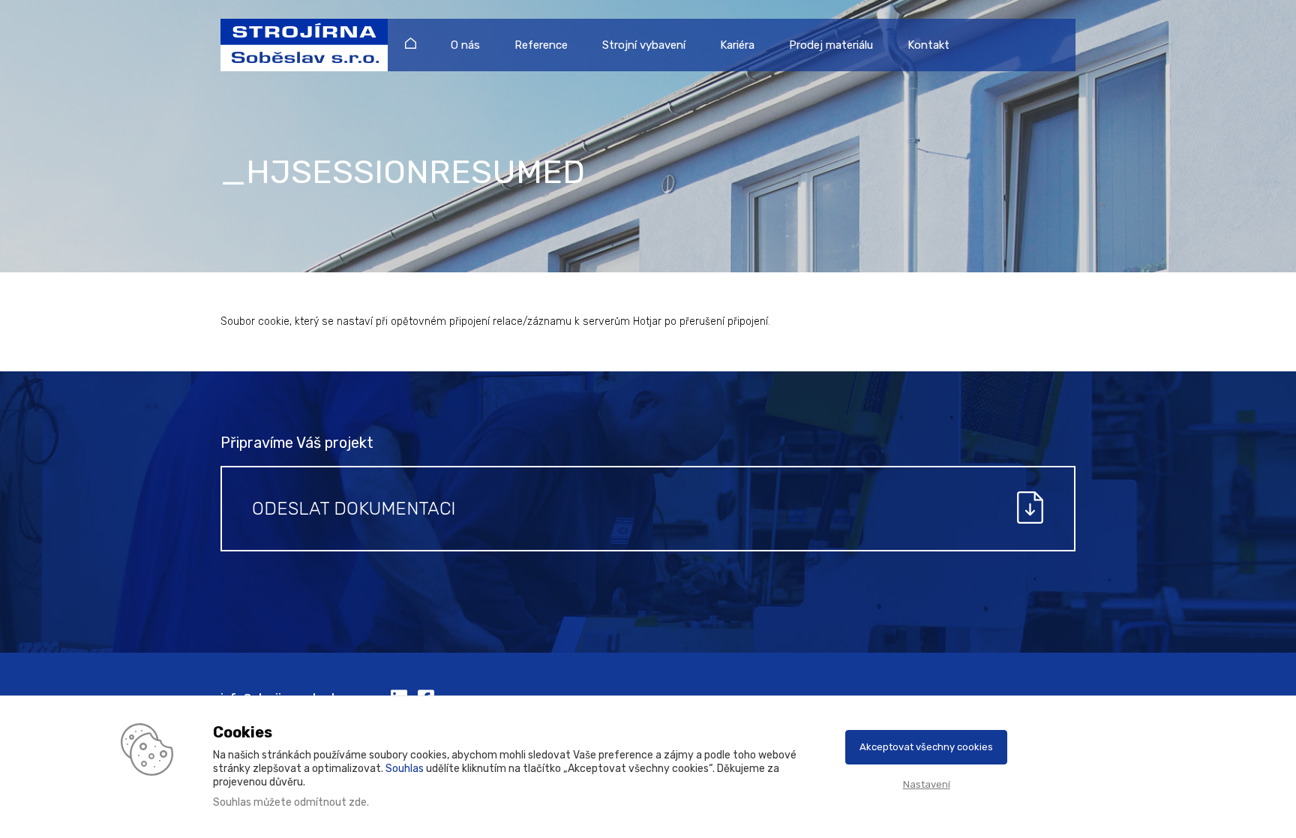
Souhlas (405, 768)
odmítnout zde (330, 802)
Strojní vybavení (644, 45)
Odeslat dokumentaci (353, 508)
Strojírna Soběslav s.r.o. (297, 45)
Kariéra (737, 45)
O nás (465, 45)
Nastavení (926, 784)
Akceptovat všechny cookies (926, 746)
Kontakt (929, 45)
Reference (541, 45)
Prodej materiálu (831, 45)
